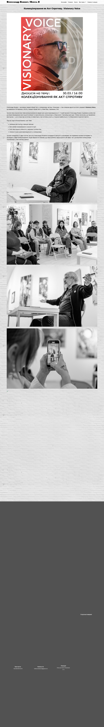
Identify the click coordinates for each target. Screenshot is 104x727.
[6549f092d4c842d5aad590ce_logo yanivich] (23, 2)
